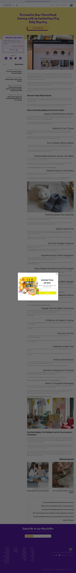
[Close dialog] (57, 274)
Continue (47, 293)
